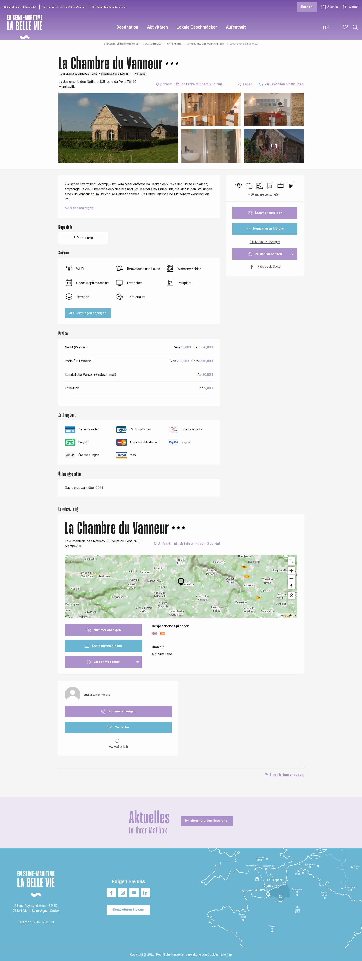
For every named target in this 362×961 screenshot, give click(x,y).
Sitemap (226, 954)
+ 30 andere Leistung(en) (264, 194)
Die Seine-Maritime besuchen (109, 7)
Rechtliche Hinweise (170, 954)
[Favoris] (345, 27)
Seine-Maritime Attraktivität (20, 7)
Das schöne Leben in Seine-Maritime (64, 7)
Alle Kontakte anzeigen (265, 242)
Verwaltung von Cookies (202, 954)
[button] (355, 27)
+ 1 (274, 145)
